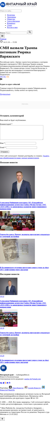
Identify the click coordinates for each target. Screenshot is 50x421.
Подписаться (5, 94)
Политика (11, 15)
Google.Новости (34, 388)
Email (3, 147)
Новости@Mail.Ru (7, 390)
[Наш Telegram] (3, 383)
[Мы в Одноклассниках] (6, 383)
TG (4, 77)
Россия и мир (12, 27)
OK (7, 77)
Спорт (9, 25)
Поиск (2, 33)
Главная (3, 39)
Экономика (11, 17)
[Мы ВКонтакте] (1, 383)
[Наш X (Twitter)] (8, 383)
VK (1, 77)
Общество (11, 19)
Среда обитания (13, 21)
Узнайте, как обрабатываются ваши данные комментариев (25, 157)
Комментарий (6, 124)
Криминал (11, 23)
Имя (2, 143)
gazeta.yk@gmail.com (32, 379)
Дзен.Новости (17, 388)
